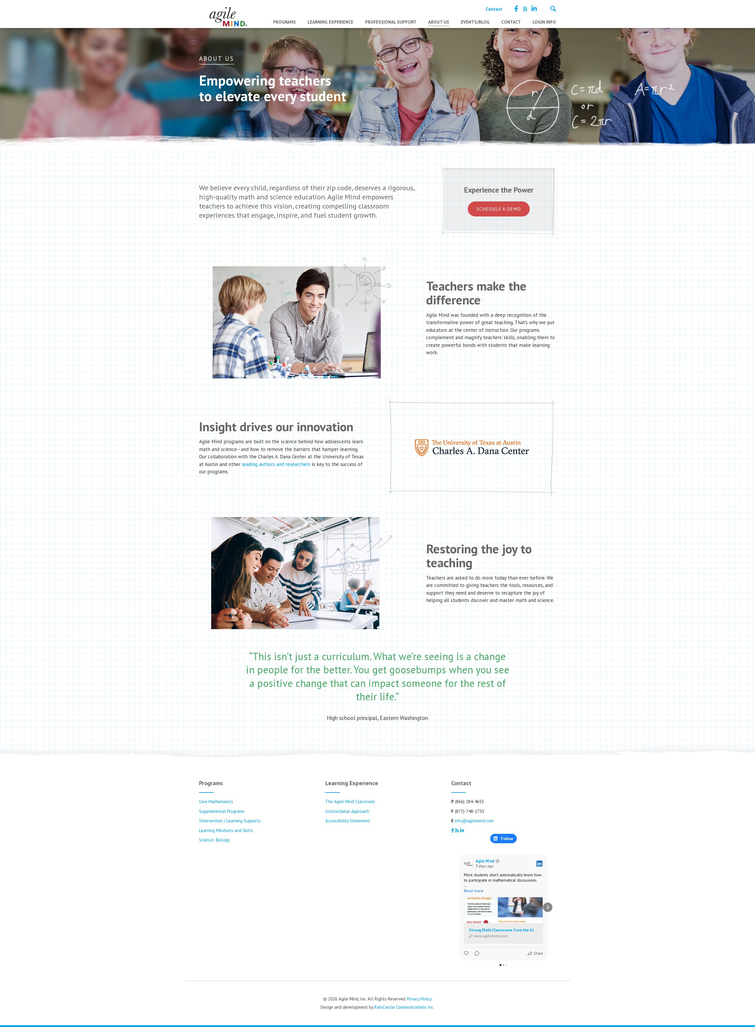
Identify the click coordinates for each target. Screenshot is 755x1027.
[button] (459, 907)
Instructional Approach (347, 811)
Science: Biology (214, 840)
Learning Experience (330, 22)
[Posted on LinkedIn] (539, 863)
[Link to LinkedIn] (534, 8)
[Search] (553, 9)
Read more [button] (473, 890)
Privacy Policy (419, 999)
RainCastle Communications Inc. (404, 1007)
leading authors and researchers (276, 464)
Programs (284, 22)
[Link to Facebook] (516, 8)
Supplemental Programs (221, 811)
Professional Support (390, 22)
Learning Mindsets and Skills (226, 830)
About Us (438, 22)
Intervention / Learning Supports (230, 820)
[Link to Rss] (525, 8)
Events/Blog (475, 22)
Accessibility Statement (347, 820)
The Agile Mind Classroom (350, 801)
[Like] (467, 953)
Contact (494, 9)
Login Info (544, 22)
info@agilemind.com (474, 820)
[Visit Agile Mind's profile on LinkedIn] (470, 863)
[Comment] (475, 953)
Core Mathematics (216, 801)
